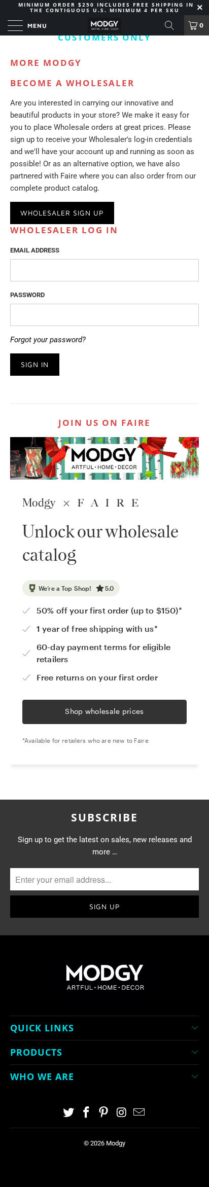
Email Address (34, 250)
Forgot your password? (48, 339)
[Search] (173, 25)
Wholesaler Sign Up (62, 212)
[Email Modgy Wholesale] (139, 1113)
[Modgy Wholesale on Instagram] (121, 1113)
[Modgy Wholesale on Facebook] (86, 1113)
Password (27, 295)
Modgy (115, 1143)
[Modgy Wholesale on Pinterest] (104, 1113)
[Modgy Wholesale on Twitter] (69, 1113)
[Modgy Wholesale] (104, 25)
